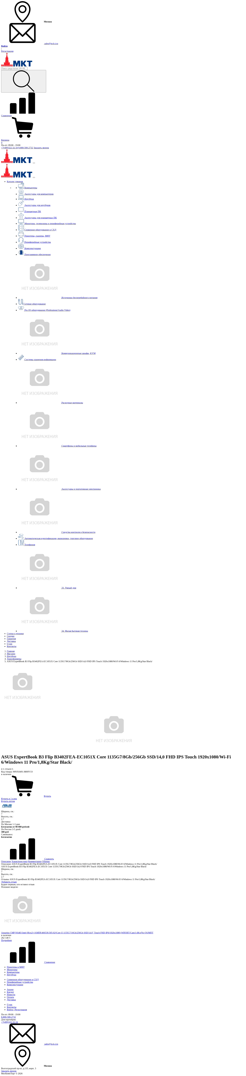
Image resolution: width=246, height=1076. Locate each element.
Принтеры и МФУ (16, 967)
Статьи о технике (15, 633)
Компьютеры (13, 972)
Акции (10, 989)
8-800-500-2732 (25, 148)
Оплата (10, 997)
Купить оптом (8, 801)
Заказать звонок (41, 148)
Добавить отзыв (9, 882)
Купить (47, 796)
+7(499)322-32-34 (9, 148)
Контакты (11, 646)
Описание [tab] (6, 861)
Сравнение (49, 962)
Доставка (11, 641)
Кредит (10, 992)
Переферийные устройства (20, 982)
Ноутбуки (11, 974)
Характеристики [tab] (20, 861)
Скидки (10, 636)
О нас (9, 644)
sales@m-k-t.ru (51, 43)
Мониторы (12, 969)
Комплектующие (15, 984)
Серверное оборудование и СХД (23, 979)
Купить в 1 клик (9, 798)
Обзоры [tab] (46, 861)
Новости (11, 994)
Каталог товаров (15, 181)
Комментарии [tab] (35, 861)
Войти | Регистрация (17, 1009)
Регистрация (7, 51)
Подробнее (6, 940)
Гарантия (11, 638)
